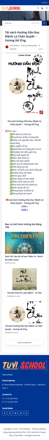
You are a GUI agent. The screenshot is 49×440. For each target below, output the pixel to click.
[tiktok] (21, 413)
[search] (38, 8)
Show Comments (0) (24, 342)
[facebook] (4, 413)
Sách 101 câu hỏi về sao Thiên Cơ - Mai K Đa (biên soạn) (24, 258)
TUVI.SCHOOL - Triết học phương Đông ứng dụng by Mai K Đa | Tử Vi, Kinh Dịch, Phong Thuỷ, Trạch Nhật (24, 432)
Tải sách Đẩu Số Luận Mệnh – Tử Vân (24, 292)
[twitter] (10, 413)
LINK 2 (24, 209)
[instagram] (15, 413)
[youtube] (26, 413)
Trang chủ (7, 23)
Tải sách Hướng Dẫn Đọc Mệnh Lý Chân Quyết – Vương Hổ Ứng (23, 327)
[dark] (42, 8)
